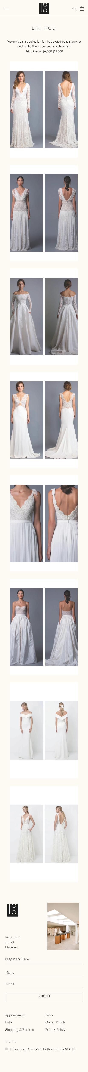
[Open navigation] (6, 8)
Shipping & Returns (19, 1030)
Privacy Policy (55, 1030)
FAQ (8, 1022)
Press (49, 1015)
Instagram (12, 937)
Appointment (15, 1015)
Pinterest (12, 947)
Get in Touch (55, 1022)
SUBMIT (44, 996)
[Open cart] (82, 8)
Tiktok (10, 942)
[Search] (74, 8)
